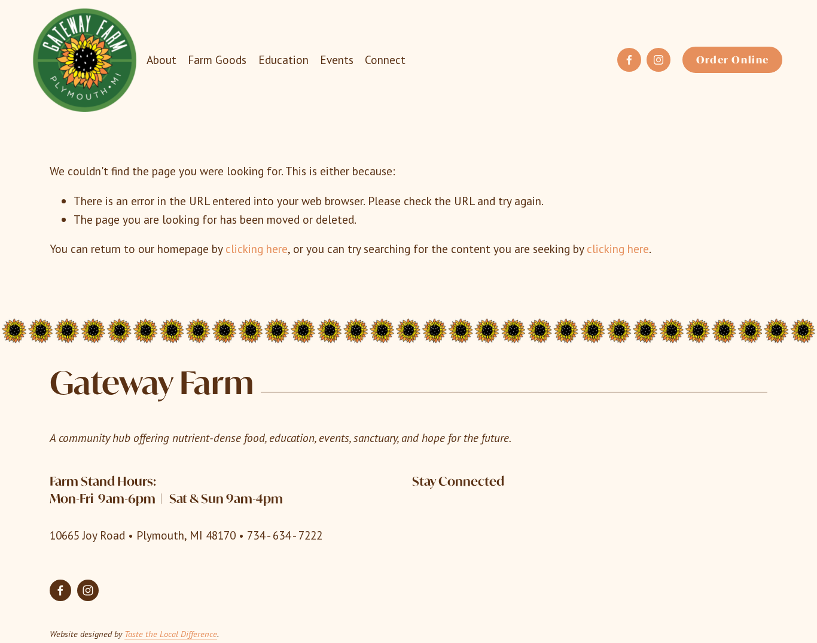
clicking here (256, 248)
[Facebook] (629, 60)
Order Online (732, 59)
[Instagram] (658, 60)
